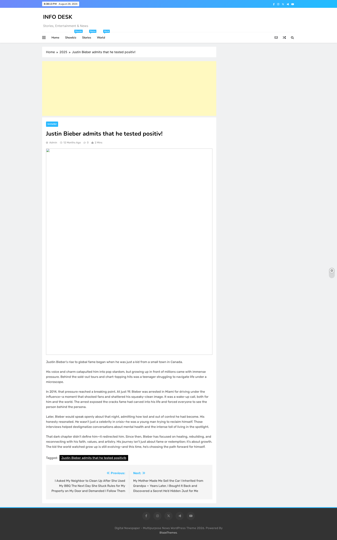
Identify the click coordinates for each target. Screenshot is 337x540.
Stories (88, 35)
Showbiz (72, 35)
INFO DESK (57, 17)
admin (53, 142)
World (102, 35)
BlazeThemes (168, 532)
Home (55, 37)
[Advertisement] (129, 88)
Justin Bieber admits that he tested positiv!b (93, 458)
